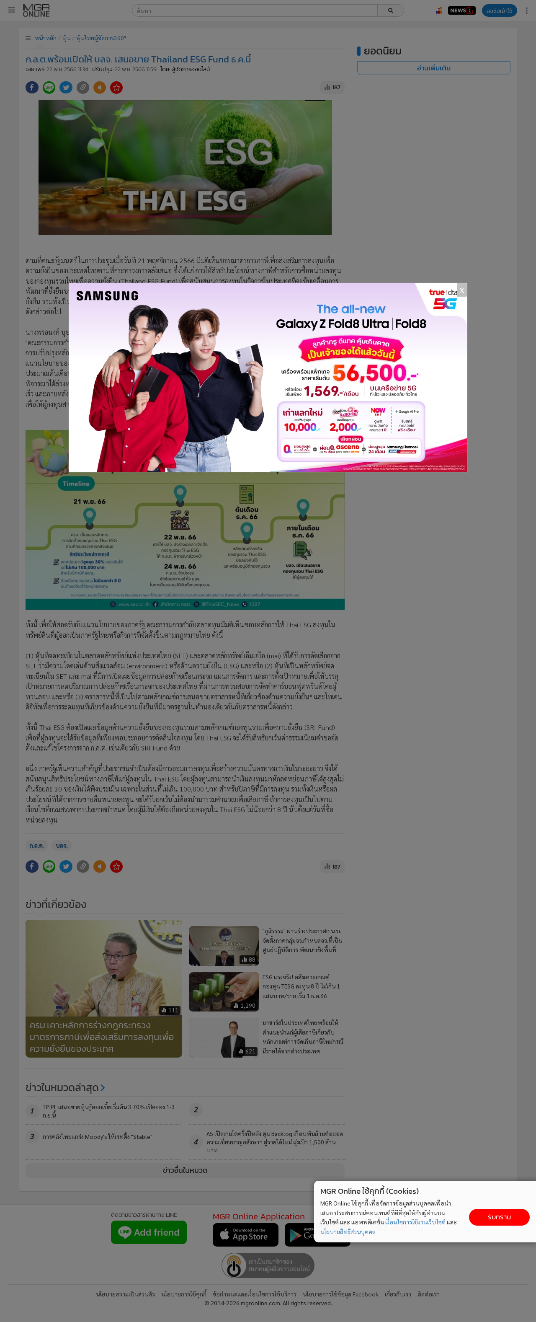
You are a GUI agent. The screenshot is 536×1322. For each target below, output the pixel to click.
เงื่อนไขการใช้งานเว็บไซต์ (415, 1222)
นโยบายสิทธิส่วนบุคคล (348, 1231)
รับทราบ (499, 1217)
